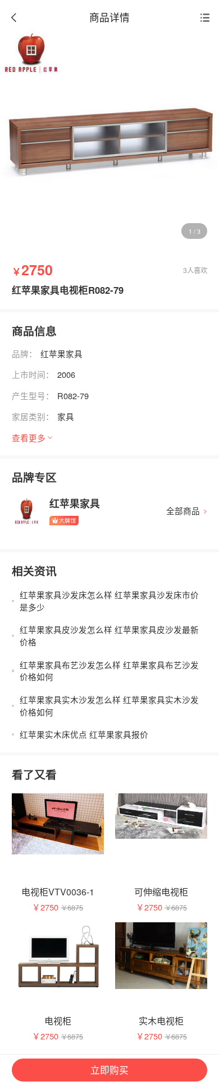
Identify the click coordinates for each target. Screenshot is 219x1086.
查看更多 (28, 437)
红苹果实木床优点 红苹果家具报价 (84, 734)
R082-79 (73, 395)
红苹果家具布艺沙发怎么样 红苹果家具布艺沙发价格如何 (109, 671)
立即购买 (109, 1069)
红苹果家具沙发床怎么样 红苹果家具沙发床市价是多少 (109, 601)
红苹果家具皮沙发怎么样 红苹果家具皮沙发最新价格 (109, 635)
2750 (49, 907)
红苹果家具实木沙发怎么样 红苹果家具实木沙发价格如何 (109, 706)
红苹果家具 (61, 353)
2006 (66, 374)
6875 (75, 908)
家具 (65, 416)
